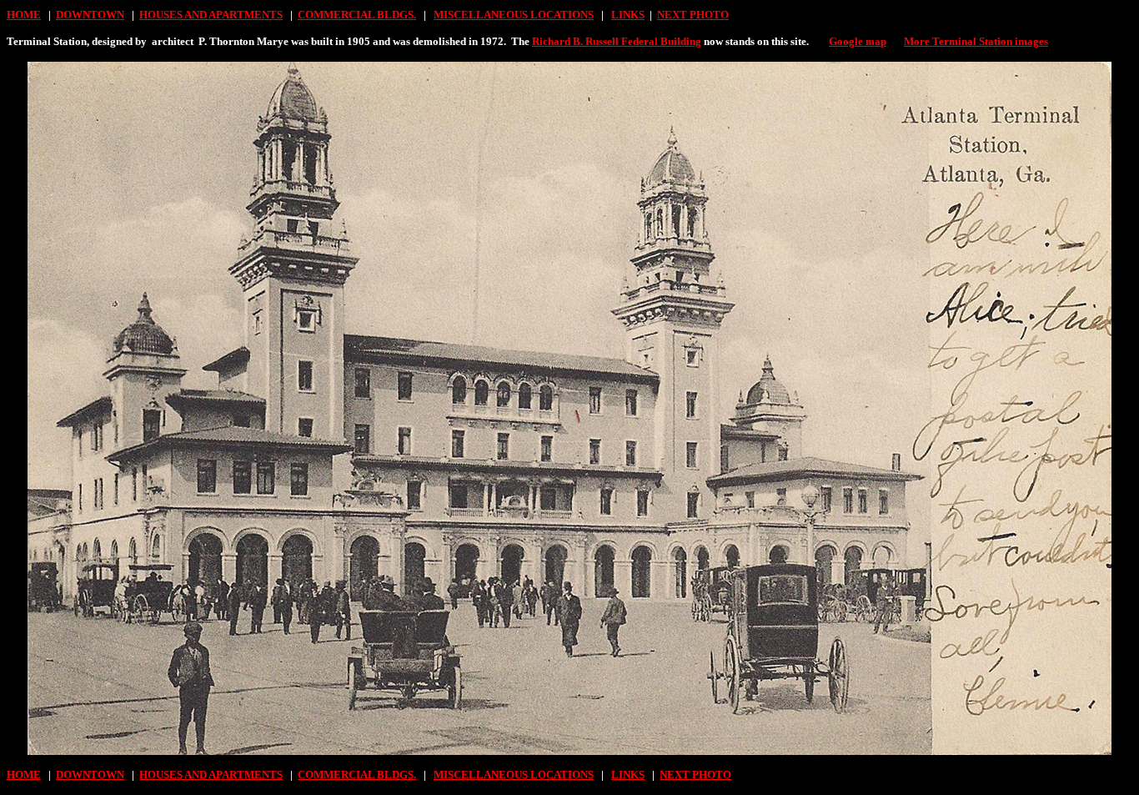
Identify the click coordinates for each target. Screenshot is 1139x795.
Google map (857, 41)
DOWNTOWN (90, 14)
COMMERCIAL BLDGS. (357, 14)
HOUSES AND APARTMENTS (211, 14)
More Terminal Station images (976, 41)
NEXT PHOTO (693, 14)
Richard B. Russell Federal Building (616, 41)
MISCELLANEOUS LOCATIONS (514, 14)
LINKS (628, 14)
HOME (24, 14)
